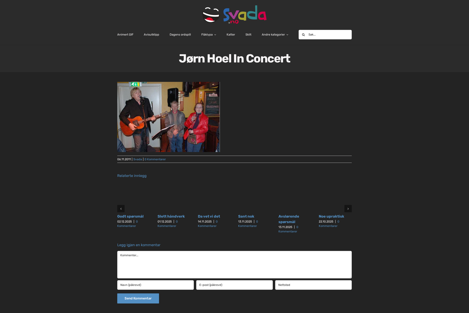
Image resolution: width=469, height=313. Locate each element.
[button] (121, 208)
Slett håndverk (171, 216)
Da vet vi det (209, 216)
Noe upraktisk (331, 216)
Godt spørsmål (130, 216)
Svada (137, 159)
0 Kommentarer (155, 159)
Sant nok (246, 216)
